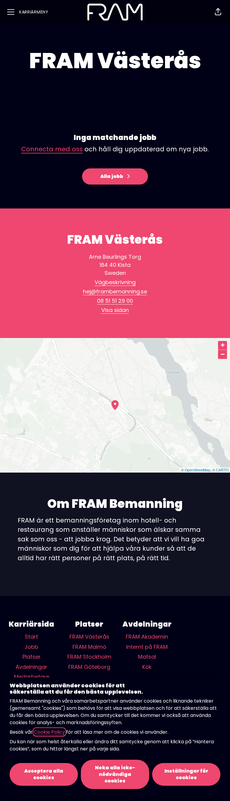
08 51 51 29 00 (115, 300)
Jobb (31, 647)
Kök (147, 667)
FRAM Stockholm (89, 656)
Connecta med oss (52, 149)
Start (31, 636)
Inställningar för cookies (186, 774)
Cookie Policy (49, 732)
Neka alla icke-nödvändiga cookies (115, 774)
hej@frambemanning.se (115, 291)
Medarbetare (31, 676)
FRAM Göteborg (89, 667)
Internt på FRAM (147, 647)
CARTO (222, 469)
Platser (31, 656)
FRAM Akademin (147, 636)
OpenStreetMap (198, 469)
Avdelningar (31, 667)
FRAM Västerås (89, 636)
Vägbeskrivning (115, 282)
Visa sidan (115, 310)
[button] (218, 12)
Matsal (147, 656)
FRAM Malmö (89, 647)
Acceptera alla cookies (43, 774)
